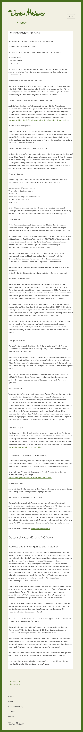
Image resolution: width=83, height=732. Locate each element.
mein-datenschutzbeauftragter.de (40, 528)
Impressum (15, 684)
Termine (11, 711)
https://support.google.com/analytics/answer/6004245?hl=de (30, 477)
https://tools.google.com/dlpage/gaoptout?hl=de (25, 447)
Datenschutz (15, 681)
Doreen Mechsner (26, 15)
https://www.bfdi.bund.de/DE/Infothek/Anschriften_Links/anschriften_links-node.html (38, 120)
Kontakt (11, 716)
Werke (11, 697)
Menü (71, 16)
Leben (10, 702)
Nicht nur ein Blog (15, 707)
